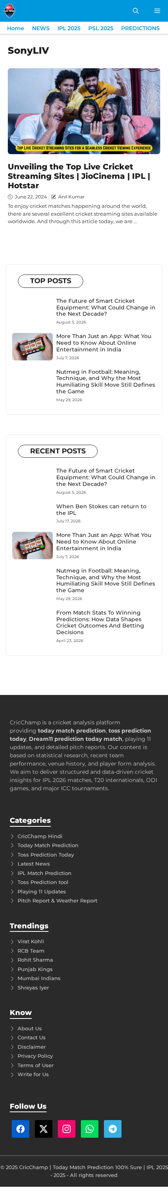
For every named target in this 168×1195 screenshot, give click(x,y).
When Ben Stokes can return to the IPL (101, 510)
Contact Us (32, 1037)
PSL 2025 (100, 28)
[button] (136, 11)
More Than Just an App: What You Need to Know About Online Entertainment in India (103, 343)
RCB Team (31, 951)
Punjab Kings (35, 969)
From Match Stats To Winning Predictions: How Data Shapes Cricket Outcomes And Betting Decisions (100, 622)
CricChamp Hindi (40, 836)
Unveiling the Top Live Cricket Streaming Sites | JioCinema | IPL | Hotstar (79, 176)
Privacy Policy (35, 1056)
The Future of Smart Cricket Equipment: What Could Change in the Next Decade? (105, 307)
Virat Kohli (31, 941)
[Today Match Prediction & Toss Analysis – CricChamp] (9, 11)
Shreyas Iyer (33, 987)
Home (15, 28)
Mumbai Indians (39, 978)
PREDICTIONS (140, 28)
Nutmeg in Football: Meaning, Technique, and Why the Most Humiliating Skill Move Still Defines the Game (105, 381)
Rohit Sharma (35, 960)
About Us (30, 1028)
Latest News (34, 863)
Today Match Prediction (48, 845)
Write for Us (33, 1074)
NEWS (41, 28)
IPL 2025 (68, 28)
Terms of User (36, 1065)
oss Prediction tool (44, 882)
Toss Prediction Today (46, 854)
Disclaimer (32, 1047)
